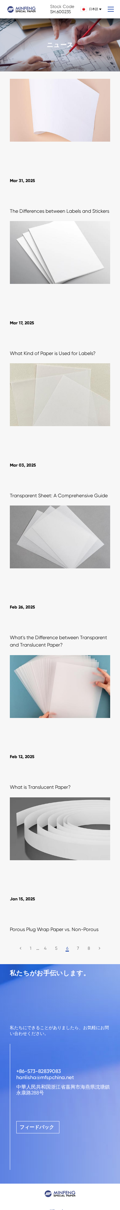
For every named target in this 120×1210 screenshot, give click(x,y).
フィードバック (37, 1127)
